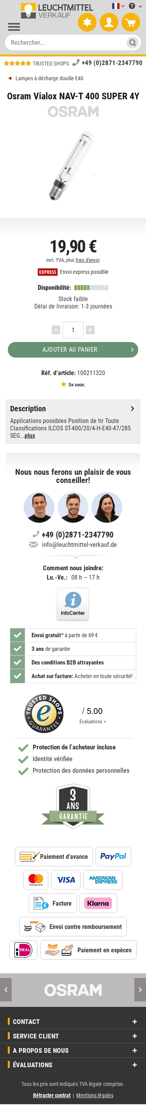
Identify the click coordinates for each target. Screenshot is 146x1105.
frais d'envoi (88, 260)
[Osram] (73, 990)
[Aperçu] (11, 79)
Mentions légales (94, 1095)
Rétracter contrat (51, 1095)
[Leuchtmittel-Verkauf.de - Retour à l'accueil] (55, 11)
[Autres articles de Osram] (73, 111)
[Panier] (130, 22)
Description (28, 408)
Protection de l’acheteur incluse (74, 747)
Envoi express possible (84, 272)
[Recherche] (130, 42)
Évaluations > (92, 721)
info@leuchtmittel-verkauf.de (79, 544)
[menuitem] (106, 6)
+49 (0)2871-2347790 (112, 63)
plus (30, 435)
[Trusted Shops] (44, 713)
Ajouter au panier (70, 349)
